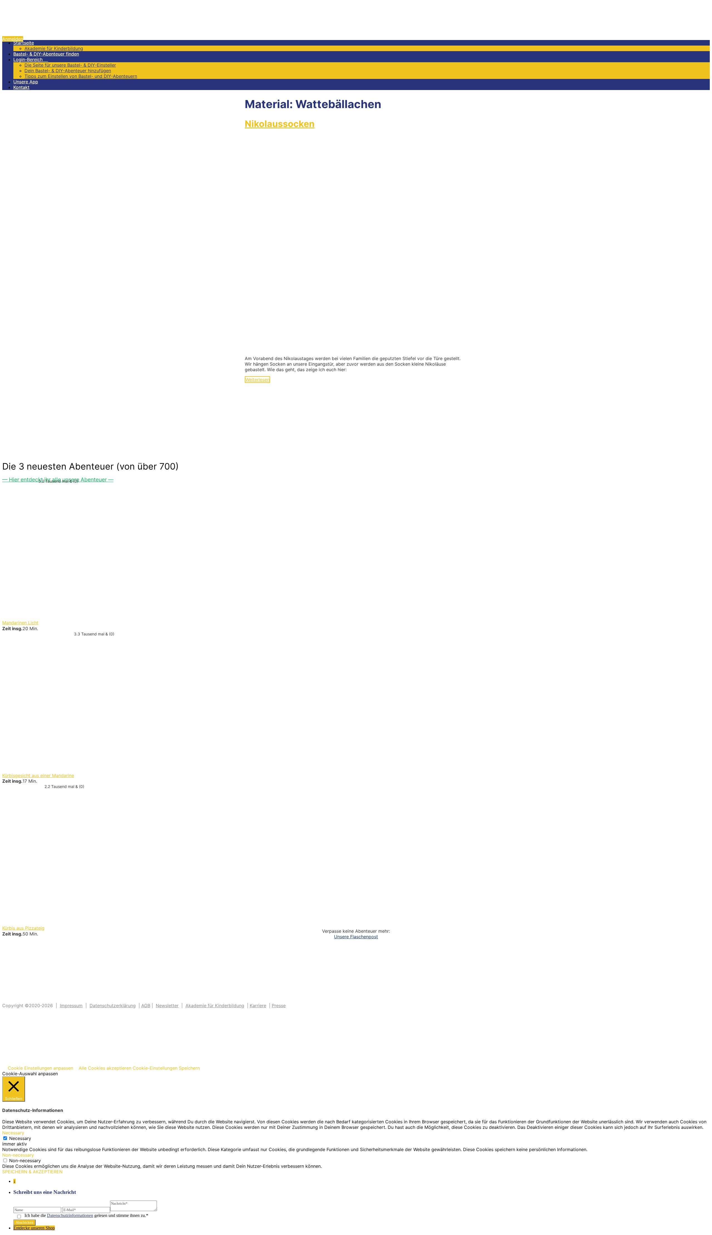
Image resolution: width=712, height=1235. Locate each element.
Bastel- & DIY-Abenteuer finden (46, 54)
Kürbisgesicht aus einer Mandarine (38, 775)
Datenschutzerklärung (113, 1005)
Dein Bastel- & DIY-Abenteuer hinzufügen (67, 70)
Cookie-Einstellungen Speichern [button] (166, 1068)
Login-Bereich (30, 59)
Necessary (20, 1138)
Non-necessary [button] (18, 1155)
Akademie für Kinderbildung (53, 48)
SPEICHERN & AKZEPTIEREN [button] (32, 1171)
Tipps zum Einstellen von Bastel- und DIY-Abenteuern (80, 76)
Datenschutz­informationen (70, 1215)
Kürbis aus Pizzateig (23, 928)
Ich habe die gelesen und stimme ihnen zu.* (86, 1215)
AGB (145, 1005)
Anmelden (12, 39)
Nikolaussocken (280, 123)
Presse (279, 1005)
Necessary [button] (13, 1133)
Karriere (258, 1005)
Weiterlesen (257, 379)
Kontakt (21, 87)
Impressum (71, 1005)
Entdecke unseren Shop (34, 1228)
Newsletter (167, 1005)
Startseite (23, 43)
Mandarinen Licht (20, 622)
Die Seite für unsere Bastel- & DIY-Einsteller (70, 65)
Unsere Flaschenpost (356, 936)
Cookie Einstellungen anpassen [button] (40, 1068)
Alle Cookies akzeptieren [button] (105, 1068)
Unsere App (25, 81)
